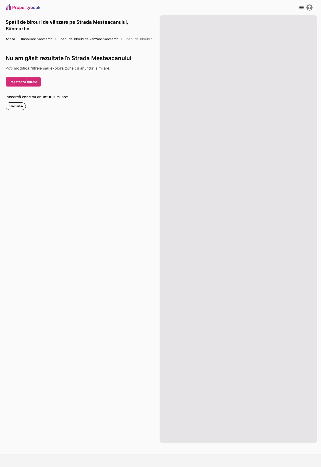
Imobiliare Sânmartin (36, 39)
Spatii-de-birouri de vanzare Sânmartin (88, 39)
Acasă (10, 39)
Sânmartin (16, 106)
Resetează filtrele (23, 82)
